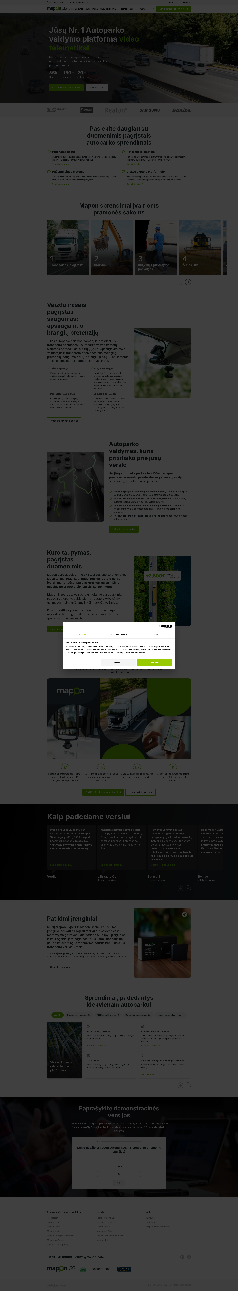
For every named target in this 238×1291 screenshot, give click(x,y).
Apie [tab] (156, 635)
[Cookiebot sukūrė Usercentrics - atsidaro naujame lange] (161, 626)
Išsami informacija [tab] (119, 635)
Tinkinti (117, 662)
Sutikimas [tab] (81, 635)
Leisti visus (154, 662)
